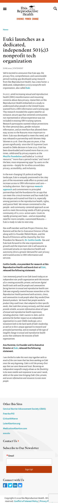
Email (11, 455)
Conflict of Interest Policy (26, 501)
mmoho (6, 433)
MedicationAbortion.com (15, 428)
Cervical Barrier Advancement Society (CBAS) (24, 408)
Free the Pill (8, 413)
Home (5, 29)
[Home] (28, 19)
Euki (28, 87)
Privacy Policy (46, 501)
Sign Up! (29, 469)
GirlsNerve (10, 418)
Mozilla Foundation (12, 156)
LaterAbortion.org (11, 423)
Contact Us (10, 441)
